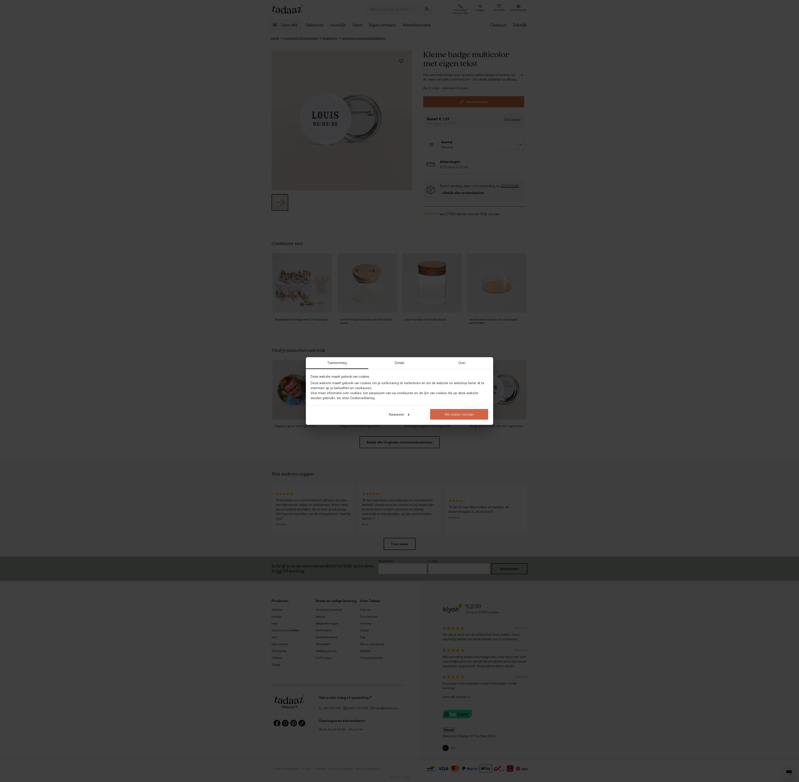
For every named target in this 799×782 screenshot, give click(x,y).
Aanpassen (396, 414)
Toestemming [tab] (337, 363)
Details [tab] (399, 363)
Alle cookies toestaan (459, 414)
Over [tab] (461, 363)
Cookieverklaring (362, 398)
